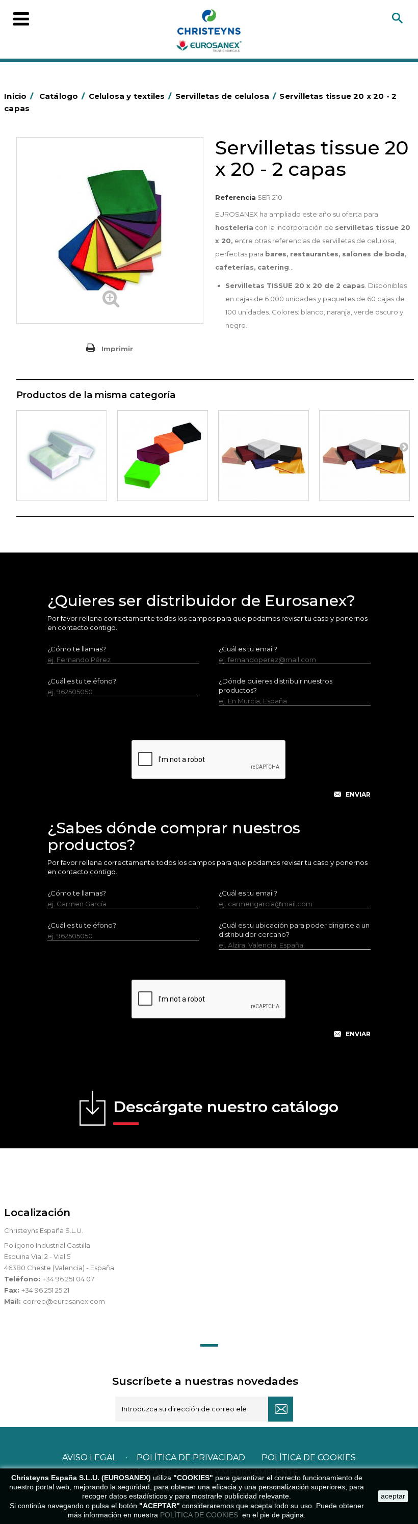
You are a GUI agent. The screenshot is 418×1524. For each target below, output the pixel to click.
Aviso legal (89, 1457)
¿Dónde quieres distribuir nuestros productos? (275, 685)
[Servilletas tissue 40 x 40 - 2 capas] (263, 455)
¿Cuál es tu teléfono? (81, 681)
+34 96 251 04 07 (68, 1279)
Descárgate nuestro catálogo (225, 1106)
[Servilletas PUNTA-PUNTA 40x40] (364, 455)
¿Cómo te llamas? (76, 649)
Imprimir (117, 349)
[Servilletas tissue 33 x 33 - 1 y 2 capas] (162, 455)
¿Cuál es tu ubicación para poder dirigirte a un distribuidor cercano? (294, 929)
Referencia (235, 197)
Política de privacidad (191, 1457)
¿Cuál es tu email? (248, 649)
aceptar (393, 1496)
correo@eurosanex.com (64, 1301)
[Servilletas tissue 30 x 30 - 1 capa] (61, 455)
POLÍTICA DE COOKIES (200, 1515)
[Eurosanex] (209, 32)
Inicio (18, 96)
